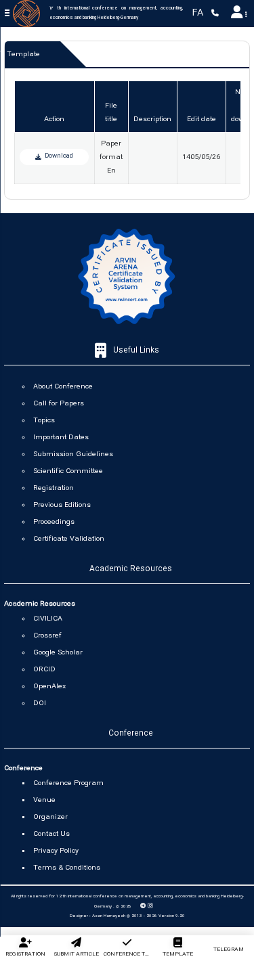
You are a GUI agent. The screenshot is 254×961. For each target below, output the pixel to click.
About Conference (63, 387)
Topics (44, 421)
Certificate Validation (68, 539)
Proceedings (54, 522)
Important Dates (61, 437)
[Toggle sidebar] (8, 13)
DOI (39, 703)
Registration (53, 488)
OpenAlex (49, 686)
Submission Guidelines (73, 454)
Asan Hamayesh (108, 916)
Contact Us (51, 834)
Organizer (50, 817)
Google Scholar (58, 653)
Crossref (47, 636)
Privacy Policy (56, 851)
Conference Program (68, 783)
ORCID (44, 670)
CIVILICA (47, 619)
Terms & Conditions (66, 868)
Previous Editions (62, 505)
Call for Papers (58, 404)
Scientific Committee (68, 471)
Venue (44, 800)
